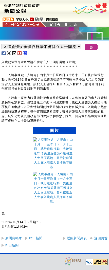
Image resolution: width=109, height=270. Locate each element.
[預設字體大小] (32, 19)
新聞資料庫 (13, 238)
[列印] (25, 53)
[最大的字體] (42, 19)
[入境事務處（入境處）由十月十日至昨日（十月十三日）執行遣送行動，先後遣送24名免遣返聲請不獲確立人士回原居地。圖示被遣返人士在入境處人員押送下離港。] (53, 167)
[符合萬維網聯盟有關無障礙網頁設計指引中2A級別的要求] (96, 262)
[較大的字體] (37, 19)
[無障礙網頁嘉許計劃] (73, 261)
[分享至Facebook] (4, 53)
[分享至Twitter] (9, 53)
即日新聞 (12, 245)
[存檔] (19, 53)
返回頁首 (100, 238)
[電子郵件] (14, 53)
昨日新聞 (35, 238)
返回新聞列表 (77, 238)
